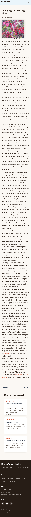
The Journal (5, 481)
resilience (6, 353)
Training (18, 478)
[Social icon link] (2, 503)
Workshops (11, 478)
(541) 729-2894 (6, 492)
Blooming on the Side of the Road (15, 440)
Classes (3, 478)
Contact (12, 481)
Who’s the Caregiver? (12, 422)
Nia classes (19, 374)
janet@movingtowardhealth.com (11, 494)
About (23, 478)
